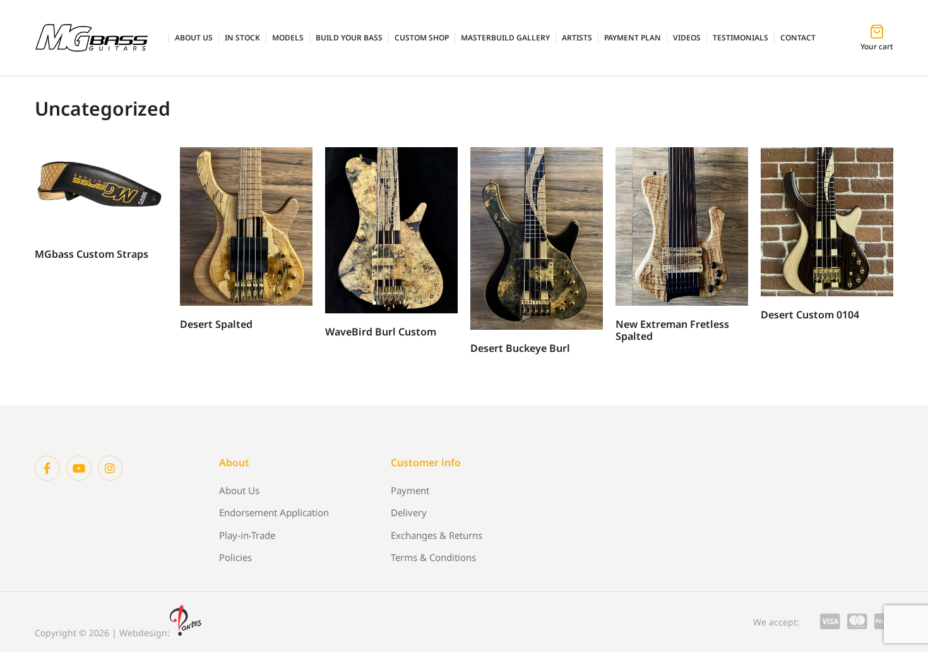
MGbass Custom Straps (91, 254)
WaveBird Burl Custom (380, 332)
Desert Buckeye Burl (520, 348)
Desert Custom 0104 (810, 315)
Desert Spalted (216, 324)
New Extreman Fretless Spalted (672, 330)
